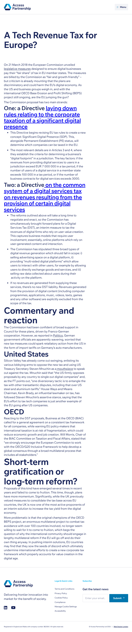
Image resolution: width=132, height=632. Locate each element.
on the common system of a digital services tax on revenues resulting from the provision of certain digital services (44, 197)
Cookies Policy (61, 598)
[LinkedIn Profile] (5, 607)
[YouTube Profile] (13, 607)
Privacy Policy (61, 593)
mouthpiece (65, 369)
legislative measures (17, 69)
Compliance (60, 602)
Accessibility (60, 611)
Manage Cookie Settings (66, 606)
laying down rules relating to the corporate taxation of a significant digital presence (42, 117)
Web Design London (121, 627)
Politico (58, 335)
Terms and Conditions (64, 589)
